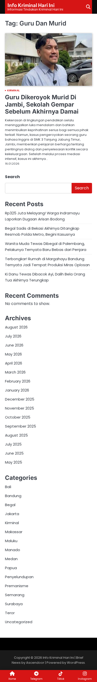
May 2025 (13, 462)
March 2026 (15, 372)
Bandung (13, 495)
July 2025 (13, 444)
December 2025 (19, 399)
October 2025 (17, 417)
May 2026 (13, 354)
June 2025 (14, 453)
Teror (10, 612)
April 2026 (13, 363)
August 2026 (16, 327)
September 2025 (20, 426)
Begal (10, 504)
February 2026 (17, 381)
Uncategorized (18, 621)
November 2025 (19, 408)
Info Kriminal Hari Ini (30, 5)
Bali (8, 486)
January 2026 (17, 390)
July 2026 (13, 336)
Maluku (11, 540)
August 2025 (16, 435)
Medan (11, 558)
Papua (11, 567)
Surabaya (14, 603)
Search (12, 177)
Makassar (13, 531)
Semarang (14, 594)
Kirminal (13, 90)
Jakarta (12, 513)
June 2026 (14, 345)
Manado (12, 549)
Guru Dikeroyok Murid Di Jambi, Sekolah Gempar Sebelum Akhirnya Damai (42, 104)
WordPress (76, 662)
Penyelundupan (19, 576)
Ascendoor (35, 662)
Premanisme (16, 585)
